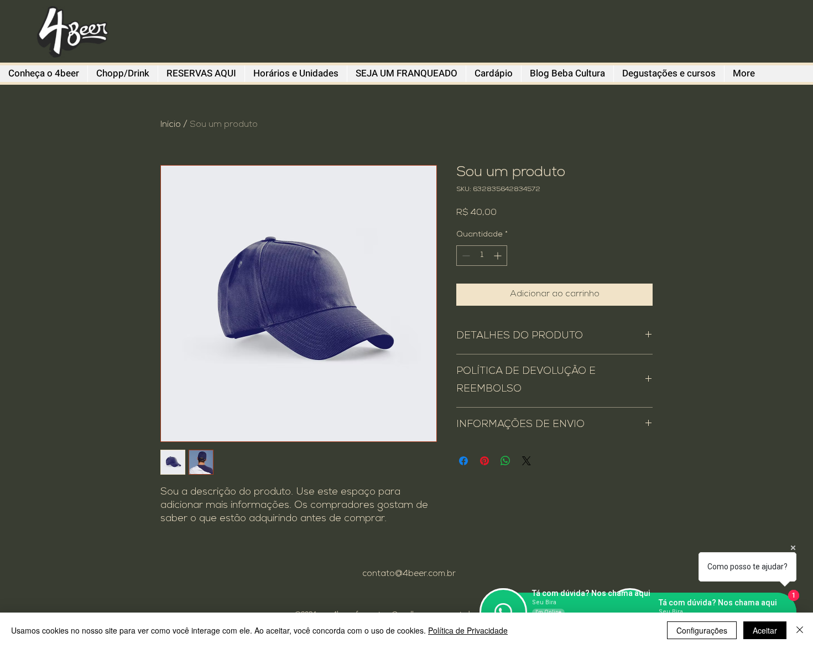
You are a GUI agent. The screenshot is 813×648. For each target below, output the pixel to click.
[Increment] (498, 255)
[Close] (799, 630)
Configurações (701, 630)
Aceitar (765, 630)
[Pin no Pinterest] (484, 460)
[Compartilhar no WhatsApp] (505, 460)
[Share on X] (526, 460)
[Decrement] (465, 255)
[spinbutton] (482, 255)
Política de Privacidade (468, 630)
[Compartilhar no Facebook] (463, 460)
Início (170, 125)
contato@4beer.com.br (409, 574)
